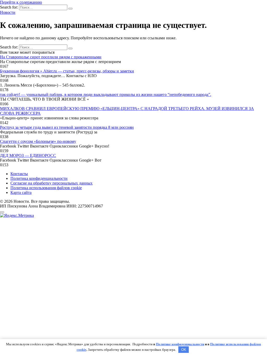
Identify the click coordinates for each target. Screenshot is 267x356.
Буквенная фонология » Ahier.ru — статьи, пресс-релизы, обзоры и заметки (67, 71)
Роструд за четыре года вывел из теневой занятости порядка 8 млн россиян (67, 127)
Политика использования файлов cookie (46, 188)
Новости (7, 12)
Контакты (19, 173)
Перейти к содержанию (21, 2)
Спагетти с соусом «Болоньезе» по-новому (38, 141)
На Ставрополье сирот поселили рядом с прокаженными (50, 57)
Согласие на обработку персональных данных (51, 183)
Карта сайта (21, 192)
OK (183, 350)
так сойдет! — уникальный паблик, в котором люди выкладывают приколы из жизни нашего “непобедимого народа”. (105, 94)
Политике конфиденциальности (180, 344)
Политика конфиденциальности (39, 178)
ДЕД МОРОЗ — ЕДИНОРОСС (28, 155)
